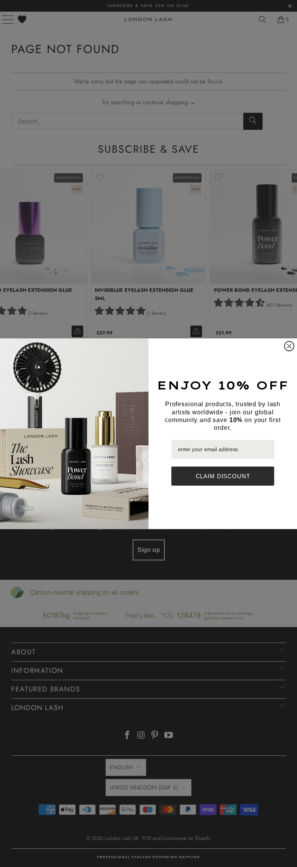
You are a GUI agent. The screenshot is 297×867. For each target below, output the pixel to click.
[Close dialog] (289, 346)
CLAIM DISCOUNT (223, 476)
